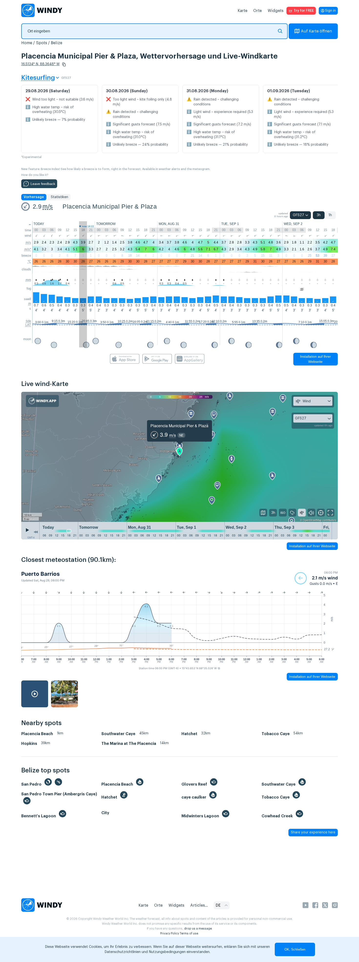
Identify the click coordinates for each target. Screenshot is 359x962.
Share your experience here (313, 832)
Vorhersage (34, 197)
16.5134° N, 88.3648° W (40, 64)
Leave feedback (43, 184)
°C (29, 261)
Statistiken (59, 197)
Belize (56, 43)
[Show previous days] (35, 532)
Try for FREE (304, 10)
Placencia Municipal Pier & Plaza (110, 206)
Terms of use (189, 933)
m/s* (27, 249)
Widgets (276, 11)
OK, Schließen (295, 949)
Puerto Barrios (40, 574)
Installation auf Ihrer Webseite (315, 359)
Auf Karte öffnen (316, 31)
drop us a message (198, 928)
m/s (47, 206)
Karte (242, 11)
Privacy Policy (169, 933)
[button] (64, 64)
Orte (257, 11)
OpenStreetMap (312, 520)
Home (26, 43)
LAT (28, 325)
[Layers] (263, 512)
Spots (41, 43)
